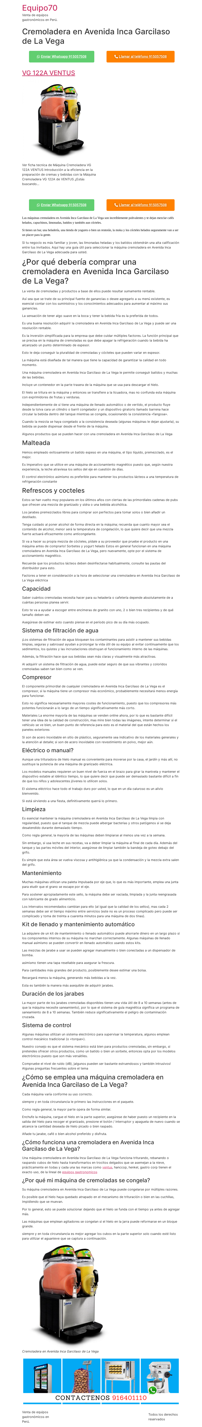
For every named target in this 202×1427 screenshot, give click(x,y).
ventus (107, 1167)
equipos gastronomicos (79, 1172)
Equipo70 (40, 8)
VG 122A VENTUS (48, 73)
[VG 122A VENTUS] (60, 157)
